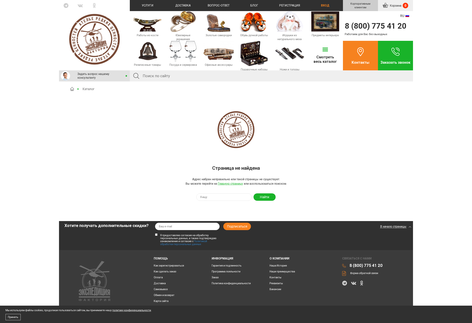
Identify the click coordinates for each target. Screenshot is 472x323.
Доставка (183, 5)
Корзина (397, 5)
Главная (72, 89)
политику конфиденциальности (131, 310)
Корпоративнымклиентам (360, 5)
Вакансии (275, 289)
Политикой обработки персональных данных (183, 243)
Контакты (360, 62)
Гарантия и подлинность (227, 265)
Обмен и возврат (164, 295)
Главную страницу (230, 183)
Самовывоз (161, 289)
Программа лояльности (226, 271)
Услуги (147, 5)
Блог (254, 5)
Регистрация (289, 5)
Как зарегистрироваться (169, 265)
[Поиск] (136, 76)
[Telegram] (66, 5)
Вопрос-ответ (219, 5)
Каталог (88, 89)
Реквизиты (276, 283)
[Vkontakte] (80, 5)
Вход (325, 5)
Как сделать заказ (165, 271)
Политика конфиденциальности (231, 283)
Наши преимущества (282, 271)
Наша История (278, 265)
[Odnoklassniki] (94, 5)
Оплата (158, 277)
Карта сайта (161, 301)
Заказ (215, 277)
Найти (264, 197)
